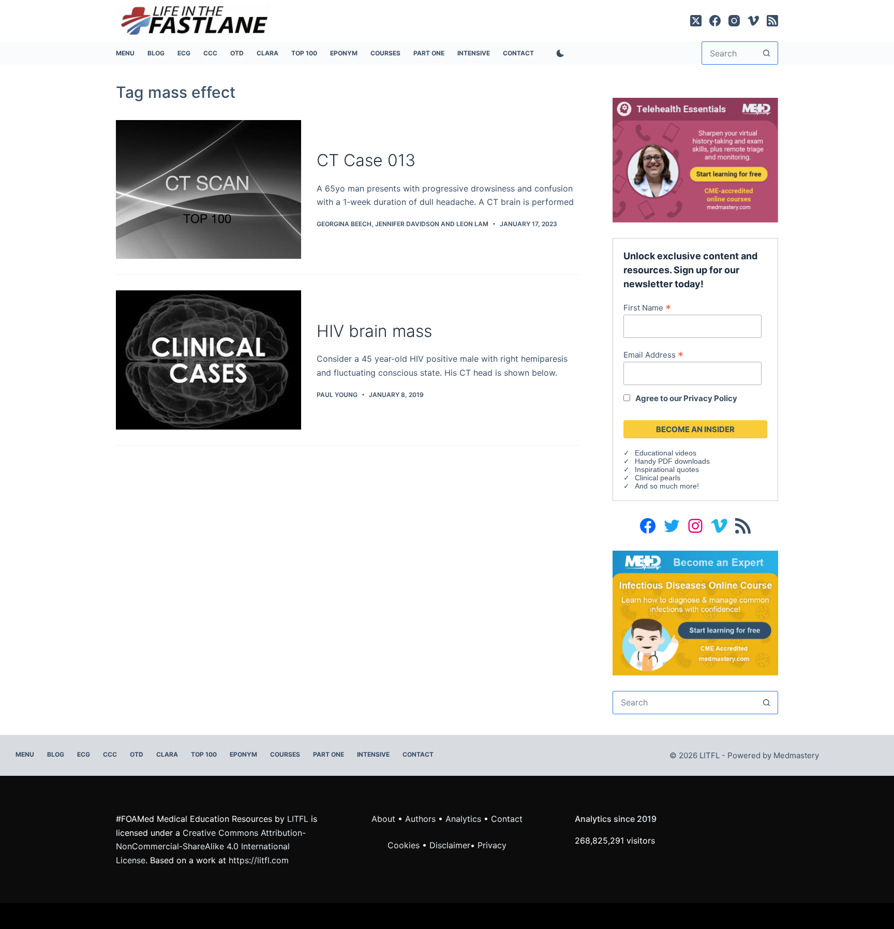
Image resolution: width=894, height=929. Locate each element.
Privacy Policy (710, 398)
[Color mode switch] (558, 53)
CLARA (267, 53)
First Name (647, 307)
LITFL (297, 819)
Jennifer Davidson (407, 224)
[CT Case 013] (208, 189)
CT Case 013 (366, 160)
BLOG (156, 53)
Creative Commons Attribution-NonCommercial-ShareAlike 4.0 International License (211, 846)
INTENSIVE (473, 53)
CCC (210, 53)
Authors (420, 819)
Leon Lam (472, 224)
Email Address (653, 354)
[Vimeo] (753, 20)
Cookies (405, 845)
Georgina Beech (344, 224)
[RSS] (772, 20)
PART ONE (428, 53)
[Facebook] (715, 20)
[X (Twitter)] (696, 20)
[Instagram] (734, 20)
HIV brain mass (374, 331)
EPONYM (343, 53)
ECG (183, 53)
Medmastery (796, 755)
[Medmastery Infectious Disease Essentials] (695, 612)
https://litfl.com (259, 860)
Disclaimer (449, 845)
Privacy (492, 845)
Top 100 (304, 53)
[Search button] (766, 53)
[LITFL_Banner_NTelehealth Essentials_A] (695, 159)
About (383, 819)
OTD (237, 53)
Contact (518, 53)
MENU (125, 53)
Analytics (463, 819)
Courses (385, 53)
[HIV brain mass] (208, 360)
